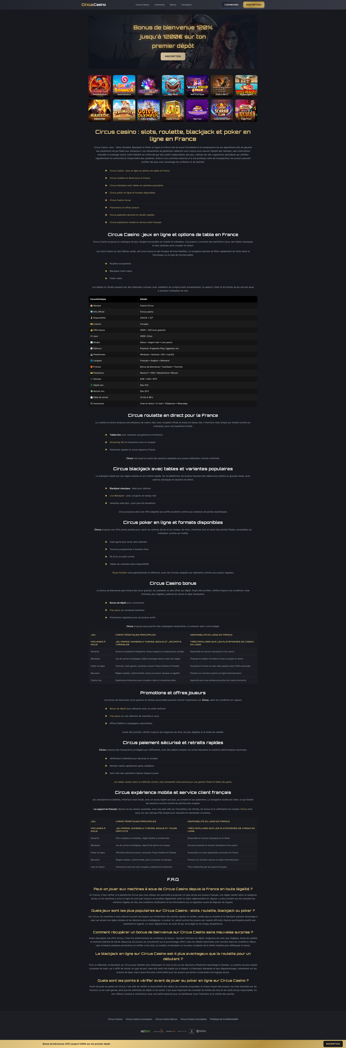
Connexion (159, 5)
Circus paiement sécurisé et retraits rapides (132, 214)
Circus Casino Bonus (166, 1019)
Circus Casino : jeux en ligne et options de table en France (139, 170)
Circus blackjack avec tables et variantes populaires (136, 185)
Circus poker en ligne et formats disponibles (132, 192)
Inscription (187, 5)
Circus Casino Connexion (139, 1019)
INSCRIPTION (254, 5)
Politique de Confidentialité (224, 1019)
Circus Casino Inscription (194, 1019)
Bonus (173, 5)
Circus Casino (142, 5)
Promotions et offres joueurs (124, 207)
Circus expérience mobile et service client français (135, 222)
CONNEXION (231, 5)
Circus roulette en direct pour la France (130, 178)
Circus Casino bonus (120, 200)
